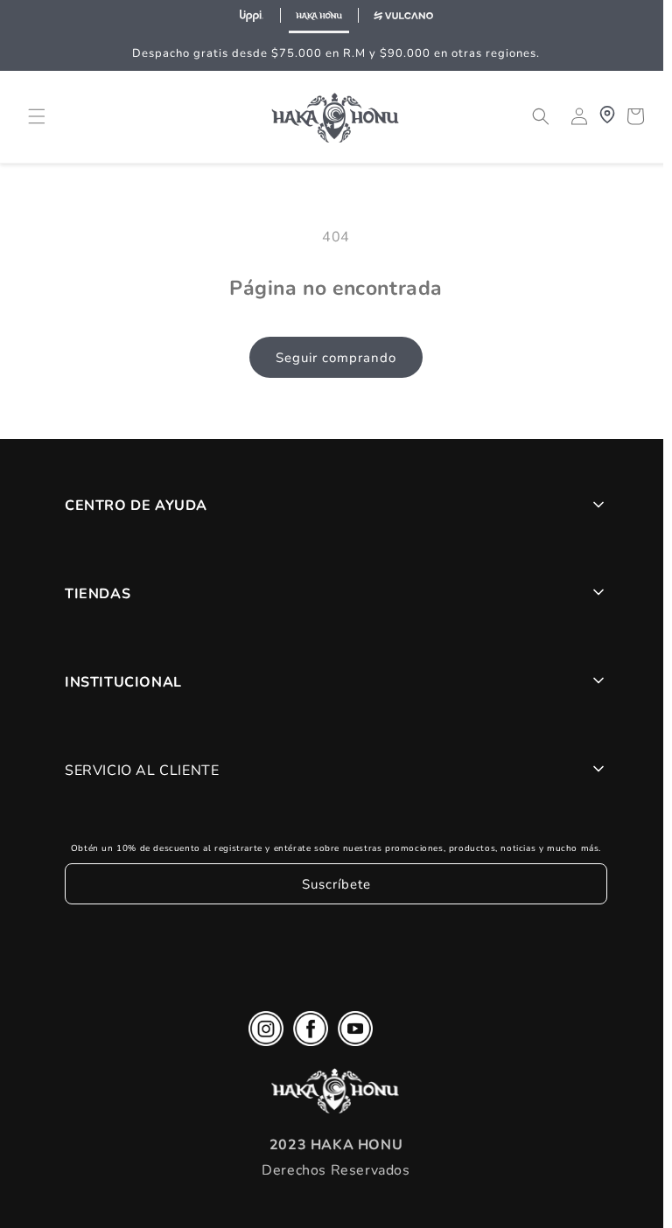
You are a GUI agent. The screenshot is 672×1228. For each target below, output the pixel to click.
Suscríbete (332, 884)
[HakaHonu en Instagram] (261, 1033)
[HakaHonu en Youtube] (350, 1033)
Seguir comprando (331, 357)
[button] (37, 116)
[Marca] (252, 16)
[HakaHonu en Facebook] (306, 1033)
